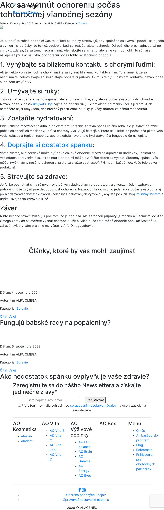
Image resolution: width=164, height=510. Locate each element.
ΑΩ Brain (85, 452)
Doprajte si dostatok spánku (50, 145)
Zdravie (82, 23)
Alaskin (26, 436)
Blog (139, 445)
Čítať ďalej (8, 316)
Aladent (27, 441)
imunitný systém (148, 194)
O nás (140, 431)
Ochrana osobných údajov (86, 495)
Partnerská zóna (25, 12)
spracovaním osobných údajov (93, 405)
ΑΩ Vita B (57, 431)
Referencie (144, 450)
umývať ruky (42, 104)
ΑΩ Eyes (85, 475)
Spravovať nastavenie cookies (86, 500)
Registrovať (95, 400)
